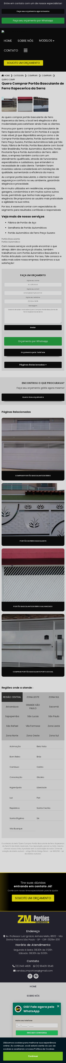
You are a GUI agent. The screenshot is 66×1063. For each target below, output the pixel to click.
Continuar (33, 1056)
